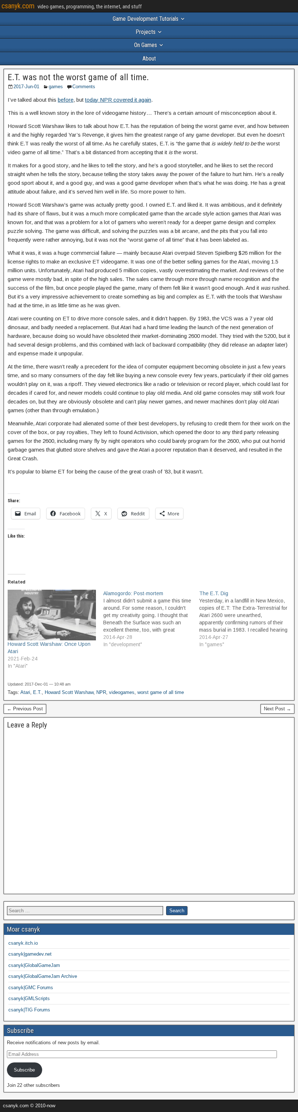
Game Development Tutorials (145, 18)
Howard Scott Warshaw (69, 692)
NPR (101, 692)
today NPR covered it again (118, 100)
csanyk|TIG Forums (29, 1009)
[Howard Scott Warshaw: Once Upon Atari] (52, 615)
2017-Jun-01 (26, 86)
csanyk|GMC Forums (30, 987)
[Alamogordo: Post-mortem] (151, 619)
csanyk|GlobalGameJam (34, 965)
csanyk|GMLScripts (29, 998)
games (56, 86)
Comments (83, 86)
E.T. (37, 692)
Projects (146, 31)
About (149, 58)
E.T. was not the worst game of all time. (78, 77)
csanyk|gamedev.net (30, 954)
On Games (145, 45)
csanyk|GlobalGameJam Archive (42, 976)
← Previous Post (25, 708)
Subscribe (24, 1070)
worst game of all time (160, 692)
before (65, 100)
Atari (25, 692)
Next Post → (277, 708)
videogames (121, 692)
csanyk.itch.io (23, 943)
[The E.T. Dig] (247, 619)
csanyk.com (18, 5)
